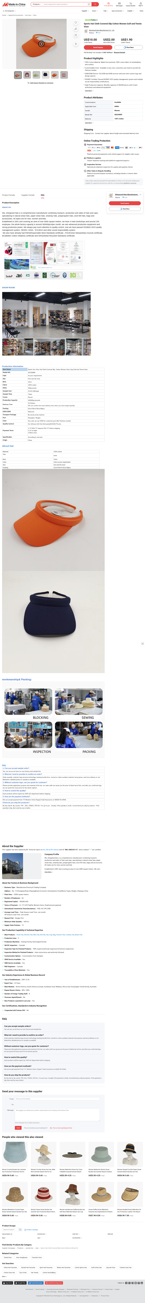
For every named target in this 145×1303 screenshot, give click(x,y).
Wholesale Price (85, 1289)
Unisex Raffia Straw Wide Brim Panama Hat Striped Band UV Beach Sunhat (100, 1211)
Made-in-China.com (63, 1292)
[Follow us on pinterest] (139, 1283)
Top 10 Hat (23, 1273)
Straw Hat (19, 935)
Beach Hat (78, 935)
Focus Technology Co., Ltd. (57, 1296)
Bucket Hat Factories (28, 1267)
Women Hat (28, 935)
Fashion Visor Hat (126, 1267)
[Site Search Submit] (95, 4)
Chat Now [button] (130, 47)
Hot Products (29, 1289)
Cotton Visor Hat (9, 1273)
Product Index (109, 1289)
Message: (11, 1110)
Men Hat (36, 935)
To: (13, 1105)
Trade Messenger (35, 1283)
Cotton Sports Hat (81, 1267)
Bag (54, 935)
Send (18, 1128)
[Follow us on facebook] (126, 1283)
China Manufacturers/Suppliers (56, 1289)
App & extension (117, 11)
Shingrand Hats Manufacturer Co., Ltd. (102, 30)
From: (12, 1099)
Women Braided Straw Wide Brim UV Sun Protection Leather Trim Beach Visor (129, 1211)
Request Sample (119, 52)
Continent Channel (97, 1289)
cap (38, 1238)
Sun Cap (28, 15)
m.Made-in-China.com (77, 1292)
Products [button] (36, 4)
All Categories (9, 11)
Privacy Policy (105, 1296)
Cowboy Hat (70, 935)
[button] (89, 4)
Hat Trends (34, 1273)
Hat (47, 935)
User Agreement (84, 1296)
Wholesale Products (72, 1289)
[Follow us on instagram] (132, 1283)
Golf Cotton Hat (96, 1267)
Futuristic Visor (37, 1257)
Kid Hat (42, 935)
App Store (7, 1283)
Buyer (94, 11)
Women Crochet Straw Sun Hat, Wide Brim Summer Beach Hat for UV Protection (43, 1171)
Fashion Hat (60, 935)
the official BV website (51, 850)
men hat (75, 1234)
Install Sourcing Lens (55, 1283)
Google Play (20, 1283)
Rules (141, 11)
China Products (39, 1289)
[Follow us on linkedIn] (142, 1283)
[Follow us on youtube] (135, 1283)
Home (4, 15)
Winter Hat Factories (63, 1267)
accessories (76, 1238)
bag (3, 1238)
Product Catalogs (32, 1230)
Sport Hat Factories (46, 1267)
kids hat (110, 1234)
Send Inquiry (98, 47)
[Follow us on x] (129, 1283)
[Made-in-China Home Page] (13, 4)
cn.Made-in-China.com (92, 1292)
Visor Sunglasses (21, 1257)
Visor (35, 15)
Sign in (141, 6)
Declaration (95, 1296)
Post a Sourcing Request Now (61, 1128)
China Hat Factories (10, 1267)
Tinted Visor (8, 1257)
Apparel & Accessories (15, 15)
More (4, 1276)
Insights (117, 1289)
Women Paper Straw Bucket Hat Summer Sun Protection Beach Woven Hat (43, 1211)
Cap (50, 935)
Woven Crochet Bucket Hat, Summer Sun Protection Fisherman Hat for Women (14, 1171)
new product (6, 1234)
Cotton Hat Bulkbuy (49, 1273)
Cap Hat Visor (110, 1267)
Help (104, 11)
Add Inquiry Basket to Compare (41, 83)
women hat (41, 1234)
